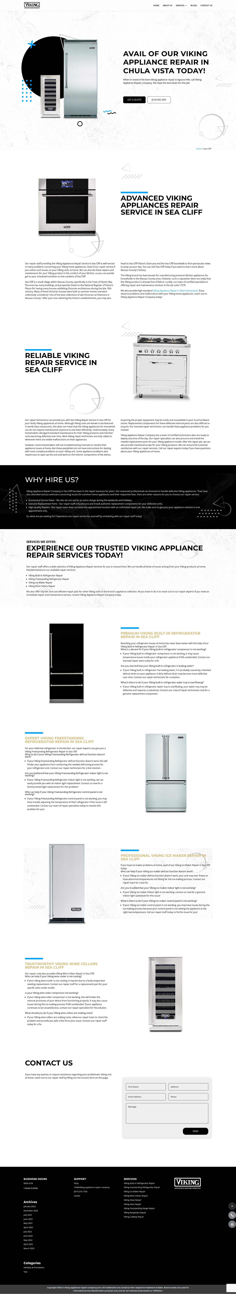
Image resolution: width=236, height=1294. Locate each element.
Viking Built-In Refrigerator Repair (139, 1183)
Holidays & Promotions (34, 1267)
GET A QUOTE (134, 99)
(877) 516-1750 (80, 1191)
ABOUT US (167, 6)
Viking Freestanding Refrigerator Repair (142, 1187)
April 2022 (28, 1244)
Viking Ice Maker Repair (134, 1191)
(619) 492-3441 (159, 99)
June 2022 (28, 1236)
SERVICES (180, 6)
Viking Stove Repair (132, 1200)
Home (199, 148)
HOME (156, 6)
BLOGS (194, 6)
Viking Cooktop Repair (134, 1216)
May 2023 (28, 1223)
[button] (232, 1224)
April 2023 (28, 1227)
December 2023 (31, 1210)
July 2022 (28, 1231)
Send (195, 1131)
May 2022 (28, 1240)
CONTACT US (206, 6)
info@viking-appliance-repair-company (92, 1187)
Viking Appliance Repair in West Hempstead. (175, 290)
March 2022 (29, 1248)
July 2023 (28, 1215)
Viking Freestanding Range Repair (139, 1208)
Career (77, 1195)
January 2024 (30, 1206)
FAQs (76, 1183)
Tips (25, 1271)
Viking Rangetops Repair (135, 1212)
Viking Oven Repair (132, 1204)
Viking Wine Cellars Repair (136, 1195)
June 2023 (28, 1219)
